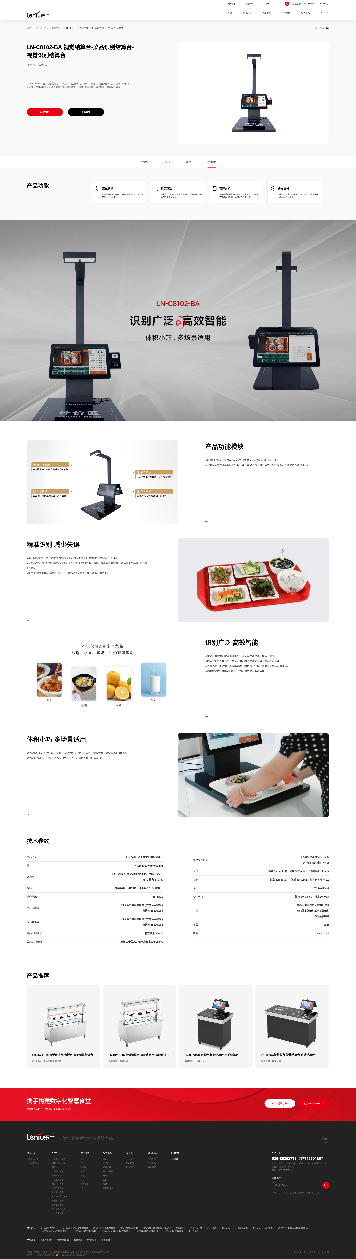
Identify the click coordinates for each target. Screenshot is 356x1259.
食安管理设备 (57, 1175)
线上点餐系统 (46, 1240)
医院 (83, 1171)
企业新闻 (152, 1159)
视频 (167, 162)
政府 (83, 1180)
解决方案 (247, 13)
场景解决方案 (32, 1159)
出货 (105, 1175)
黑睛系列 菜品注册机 (129, 1228)
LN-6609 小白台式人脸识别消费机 (293, 1228)
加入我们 (130, 1163)
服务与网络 (108, 1188)
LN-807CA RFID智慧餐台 (104, 1228)
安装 (105, 1180)
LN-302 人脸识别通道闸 (173, 1231)
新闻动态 (231, 4)
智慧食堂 (78, 1240)
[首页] (38, 13)
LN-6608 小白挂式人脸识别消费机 (116, 1231)
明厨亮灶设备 (57, 1184)
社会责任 (130, 1167)
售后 (105, 1184)
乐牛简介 (130, 1159)
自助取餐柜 (193, 1231)
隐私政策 (297, 1252)
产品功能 (144, 162)
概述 (188, 162)
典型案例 (285, 13)
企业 (83, 1159)
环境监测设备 (57, 1180)
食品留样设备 (57, 1171)
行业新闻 (152, 1163)
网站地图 (325, 1252)
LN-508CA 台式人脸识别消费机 (54, 1231)
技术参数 (211, 162)
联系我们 (266, 4)
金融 (83, 1175)
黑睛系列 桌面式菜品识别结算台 (157, 1228)
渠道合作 (249, 4)
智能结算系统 (57, 1200)
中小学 (83, 1167)
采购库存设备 (57, 1188)
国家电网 (84, 1184)
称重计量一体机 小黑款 (263, 1228)
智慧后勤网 (106, 1240)
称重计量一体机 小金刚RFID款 (204, 1228)
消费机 (55, 1167)
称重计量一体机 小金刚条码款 (235, 1228)
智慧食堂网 (92, 1240)
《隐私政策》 (315, 1193)
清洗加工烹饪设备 (59, 1196)
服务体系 (305, 13)
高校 (83, 1163)
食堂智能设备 (57, 1192)
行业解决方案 (32, 1163)
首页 (230, 13)
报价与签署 (108, 1171)
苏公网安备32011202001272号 (72, 1255)
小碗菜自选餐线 (58, 1159)
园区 (83, 1188)
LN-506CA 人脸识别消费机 (84, 1231)
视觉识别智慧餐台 (54, 28)
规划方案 (107, 1167)
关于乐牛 (324, 13)
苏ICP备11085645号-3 (44, 1255)
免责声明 (311, 1252)
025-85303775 (316, 1103)
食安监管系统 (57, 1205)
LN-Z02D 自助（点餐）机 (147, 1231)
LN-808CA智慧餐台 (49, 1228)
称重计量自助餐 (58, 1163)
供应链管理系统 (58, 1209)
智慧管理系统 (63, 1240)
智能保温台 (181, 1228)
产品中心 (266, 13)
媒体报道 (152, 1167)
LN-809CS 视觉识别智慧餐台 (75, 1228)
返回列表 (324, 28)
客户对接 (107, 1163)
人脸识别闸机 (57, 1213)
